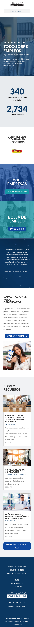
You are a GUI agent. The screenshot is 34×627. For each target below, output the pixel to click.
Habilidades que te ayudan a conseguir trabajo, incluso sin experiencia (15, 418)
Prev (31, 151)
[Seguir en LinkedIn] (17, 602)
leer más (8, 443)
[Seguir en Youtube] (20, 602)
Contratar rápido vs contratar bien (15, 471)
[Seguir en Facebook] (13, 602)
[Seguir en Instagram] (9, 602)
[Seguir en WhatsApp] (24, 602)
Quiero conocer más (17, 192)
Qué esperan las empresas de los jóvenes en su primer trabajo (17, 516)
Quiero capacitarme (17, 336)
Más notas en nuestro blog (17, 546)
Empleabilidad (10, 424)
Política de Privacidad (13, 621)
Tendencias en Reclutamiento (15, 474)
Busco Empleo (17, 229)
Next (3, 151)
